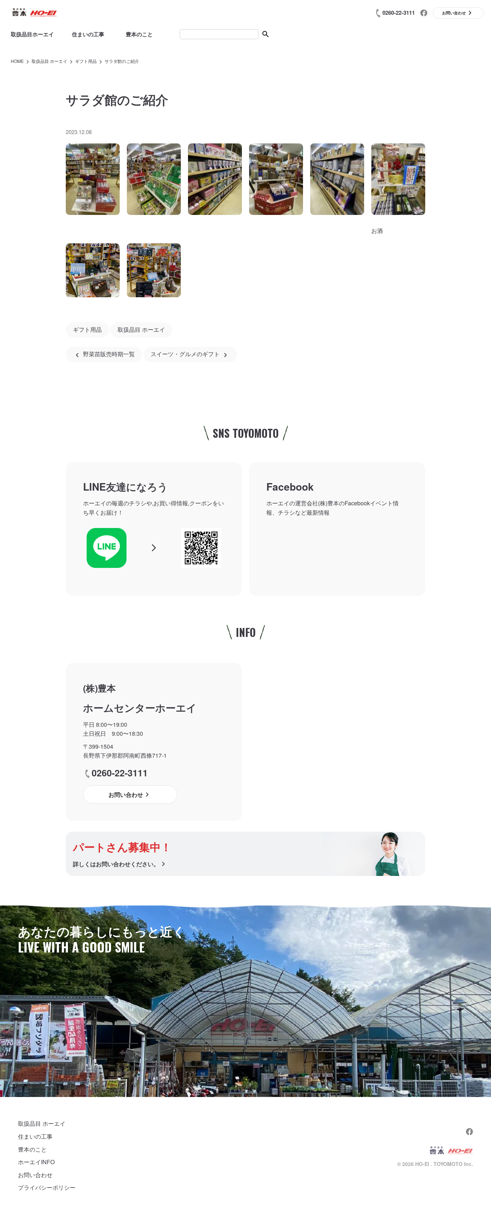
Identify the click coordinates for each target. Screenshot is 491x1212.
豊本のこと (139, 34)
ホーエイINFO (36, 1162)
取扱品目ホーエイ (32, 34)
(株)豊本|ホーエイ (34, 12)
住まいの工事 (88, 34)
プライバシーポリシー (46, 1187)
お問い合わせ (35, 1175)
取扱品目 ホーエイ (141, 330)
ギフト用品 (87, 330)
